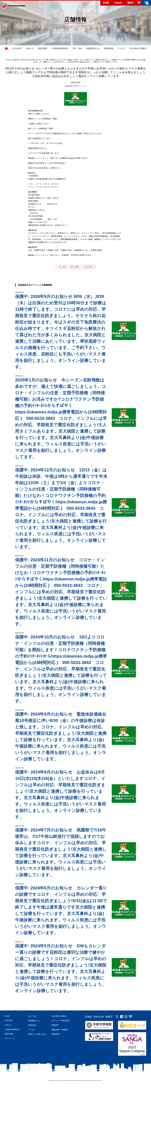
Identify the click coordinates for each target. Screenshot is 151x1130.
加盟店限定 (55, 1034)
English (118, 3)
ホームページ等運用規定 (60, 1021)
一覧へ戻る (62, 267)
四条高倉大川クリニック (75, 86)
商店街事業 (42, 48)
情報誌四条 (108, 48)
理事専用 (54, 1025)
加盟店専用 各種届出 (59, 1030)
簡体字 (130, 3)
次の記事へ (89, 267)
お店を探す (17, 48)
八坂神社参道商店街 (59, 48)
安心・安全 (77, 48)
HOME (7, 1016)
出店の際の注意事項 (137, 48)
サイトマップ (10, 1038)
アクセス (121, 48)
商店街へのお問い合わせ (37, 1034)
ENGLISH (99, 1016)
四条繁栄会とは (93, 48)
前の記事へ (75, 267)
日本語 (106, 3)
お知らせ (30, 48)
